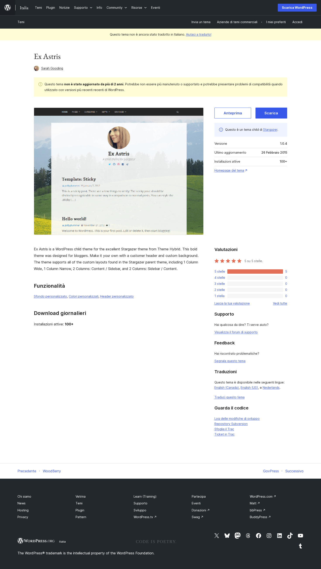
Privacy (22, 517)
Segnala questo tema (229, 361)
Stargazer (270, 129)
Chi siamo (24, 496)
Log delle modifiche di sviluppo (237, 418)
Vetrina (81, 496)
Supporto (140, 503)
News (21, 503)
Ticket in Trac (224, 434)
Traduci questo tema (229, 397)
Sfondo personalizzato (50, 296)
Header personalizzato (117, 296)
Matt (255, 503)
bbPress (258, 510)
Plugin (80, 510)
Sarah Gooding (52, 68)
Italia (62, 541)
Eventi (196, 503)
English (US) (249, 387)
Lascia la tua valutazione (232, 303)
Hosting (23, 510)
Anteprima (233, 113)
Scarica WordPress (297, 7)
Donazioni (201, 510)
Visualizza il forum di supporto (236, 332)
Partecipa (199, 496)
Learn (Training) (145, 496)
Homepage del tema (229, 170)
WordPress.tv (145, 517)
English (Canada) (226, 387)
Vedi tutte (280, 303)
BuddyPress (260, 517)
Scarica (271, 113)
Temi (20, 22)
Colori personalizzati (83, 296)
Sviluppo (140, 510)
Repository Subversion (231, 424)
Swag (198, 517)
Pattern (81, 517)
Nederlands (271, 387)
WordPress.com (263, 496)
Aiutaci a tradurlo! (198, 34)
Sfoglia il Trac (224, 429)
